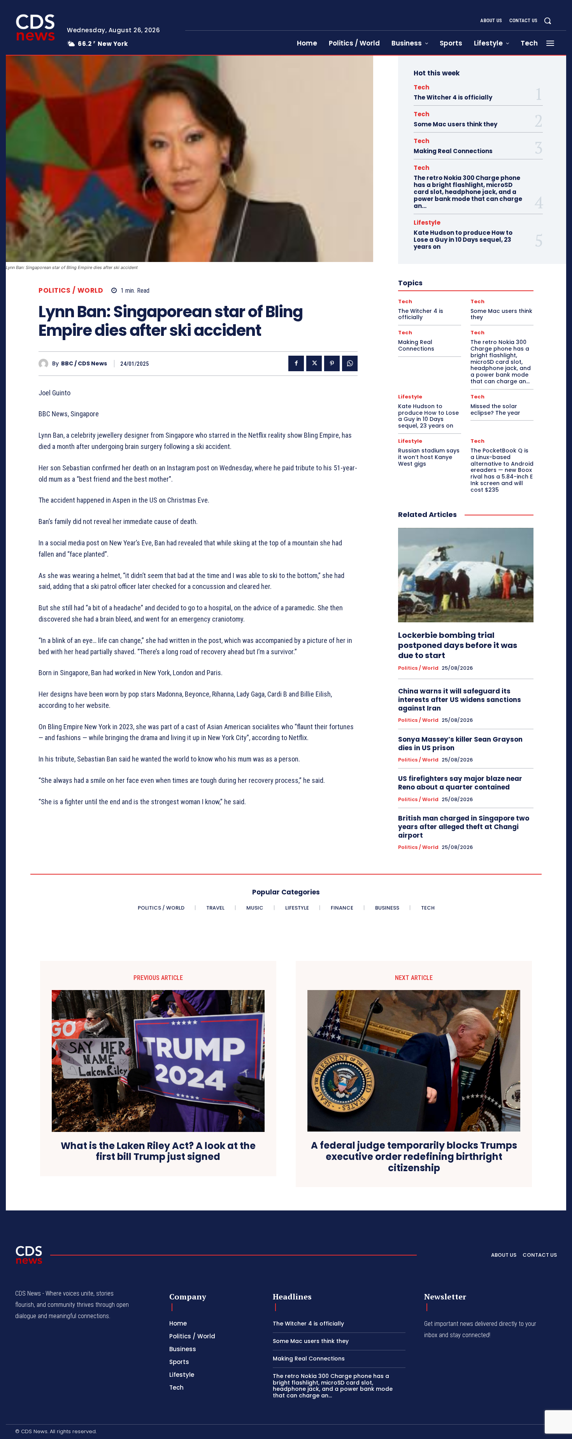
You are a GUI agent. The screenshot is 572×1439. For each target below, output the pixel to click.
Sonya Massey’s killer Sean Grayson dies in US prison (460, 744)
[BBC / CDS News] (45, 363)
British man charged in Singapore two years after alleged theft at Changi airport (463, 827)
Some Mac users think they (455, 124)
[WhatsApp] (350, 363)
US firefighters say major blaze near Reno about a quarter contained (460, 783)
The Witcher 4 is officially (453, 97)
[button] (547, 20)
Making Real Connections (453, 151)
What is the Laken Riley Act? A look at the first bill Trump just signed (158, 1151)
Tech (421, 87)
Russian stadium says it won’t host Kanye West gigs (429, 457)
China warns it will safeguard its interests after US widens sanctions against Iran (459, 699)
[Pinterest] (332, 363)
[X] (314, 363)
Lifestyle (427, 222)
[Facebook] (296, 363)
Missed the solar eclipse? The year (495, 409)
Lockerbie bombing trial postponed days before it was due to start (457, 645)
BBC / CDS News (84, 363)
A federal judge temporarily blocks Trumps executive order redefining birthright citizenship (414, 1157)
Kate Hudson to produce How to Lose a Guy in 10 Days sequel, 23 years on (463, 240)
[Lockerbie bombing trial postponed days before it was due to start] (465, 575)
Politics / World (71, 290)
